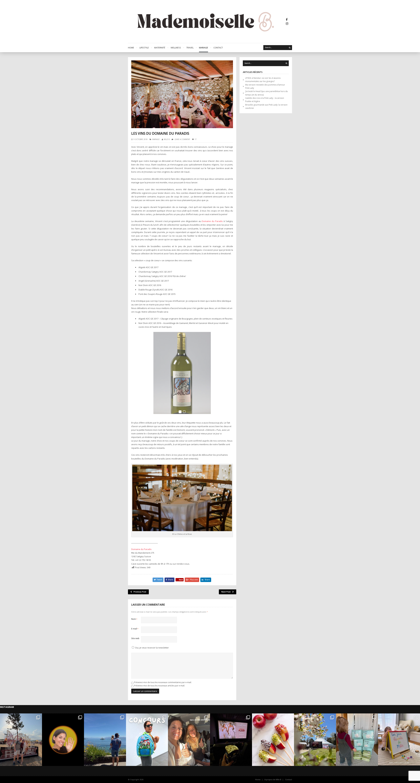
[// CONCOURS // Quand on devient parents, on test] (357, 739)
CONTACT (218, 47)
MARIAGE (203, 47)
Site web (135, 638)
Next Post (226, 591)
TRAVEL (190, 47)
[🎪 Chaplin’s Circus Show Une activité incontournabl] (315, 739)
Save (181, 579)
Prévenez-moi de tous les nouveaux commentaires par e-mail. (163, 682)
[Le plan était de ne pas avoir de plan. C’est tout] (189, 739)
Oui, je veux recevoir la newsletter (152, 647)
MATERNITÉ (159, 47)
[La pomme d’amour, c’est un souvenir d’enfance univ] (273, 739)
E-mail (134, 628)
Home (131, 47)
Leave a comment (182, 139)
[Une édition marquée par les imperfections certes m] (21, 739)
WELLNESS (176, 47)
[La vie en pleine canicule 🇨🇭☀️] (105, 739)
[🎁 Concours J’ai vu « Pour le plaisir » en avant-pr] (231, 739)
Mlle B (166, 139)
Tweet (159, 579)
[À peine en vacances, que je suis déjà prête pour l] (147, 739)
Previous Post (140, 591)
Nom (134, 619)
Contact (288, 779)
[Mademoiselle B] (206, 21)
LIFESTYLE (144, 47)
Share (170, 579)
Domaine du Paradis (212, 221)
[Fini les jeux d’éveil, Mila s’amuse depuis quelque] (399, 739)
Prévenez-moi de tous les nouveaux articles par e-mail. (159, 685)
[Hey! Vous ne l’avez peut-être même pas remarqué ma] (63, 739)
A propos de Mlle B (272, 779)
